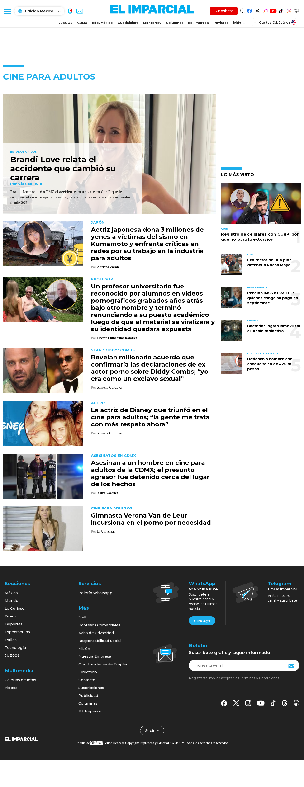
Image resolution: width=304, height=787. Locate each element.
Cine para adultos (112, 508)
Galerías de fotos (20, 680)
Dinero (11, 616)
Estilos (11, 639)
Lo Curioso (14, 608)
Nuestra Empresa (94, 656)
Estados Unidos (23, 152)
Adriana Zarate (108, 267)
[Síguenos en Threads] (289, 10)
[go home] (21, 739)
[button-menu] (7, 11)
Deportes (14, 624)
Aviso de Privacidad (96, 633)
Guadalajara (128, 22)
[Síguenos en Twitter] (257, 10)
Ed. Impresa (198, 22)
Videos (11, 687)
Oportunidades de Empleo (103, 664)
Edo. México (102, 22)
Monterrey (152, 22)
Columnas (174, 22)
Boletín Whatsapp (95, 592)
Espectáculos (17, 632)
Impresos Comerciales (99, 625)
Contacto (86, 680)
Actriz (98, 403)
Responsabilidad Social (99, 640)
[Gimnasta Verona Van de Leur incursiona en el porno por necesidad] (43, 528)
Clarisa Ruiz (30, 184)
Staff (82, 617)
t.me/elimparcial (282, 589)
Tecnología (15, 647)
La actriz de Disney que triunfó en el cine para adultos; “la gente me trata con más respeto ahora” (150, 417)
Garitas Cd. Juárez (274, 22)
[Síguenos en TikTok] (281, 10)
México (11, 592)
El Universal (106, 531)
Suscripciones (91, 687)
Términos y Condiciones (259, 678)
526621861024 (203, 589)
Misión (84, 648)
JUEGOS (65, 22)
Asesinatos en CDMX (113, 455)
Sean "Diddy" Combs (113, 350)
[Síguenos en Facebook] (249, 10)
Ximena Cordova (109, 387)
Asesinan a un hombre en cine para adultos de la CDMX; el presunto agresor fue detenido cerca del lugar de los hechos (150, 473)
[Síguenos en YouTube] (273, 10)
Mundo (11, 600)
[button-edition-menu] (255, 22)
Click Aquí (202, 621)
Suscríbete (223, 11)
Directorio (87, 672)
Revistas (221, 22)
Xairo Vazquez (107, 493)
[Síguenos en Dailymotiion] (296, 703)
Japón (98, 222)
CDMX (82, 22)
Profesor (102, 279)
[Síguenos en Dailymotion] (296, 10)
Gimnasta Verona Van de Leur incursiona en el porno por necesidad (151, 519)
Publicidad (88, 695)
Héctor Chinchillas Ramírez (117, 338)
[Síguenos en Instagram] (265, 10)
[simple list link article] (261, 205)
